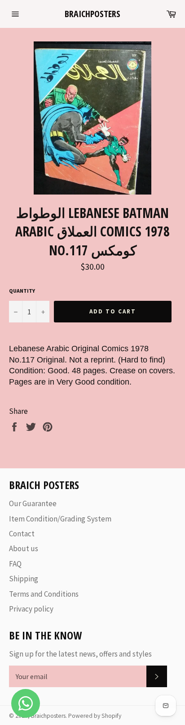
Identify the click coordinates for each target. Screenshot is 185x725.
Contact (22, 534)
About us (23, 548)
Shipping (23, 579)
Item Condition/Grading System (60, 519)
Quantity (22, 290)
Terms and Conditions (44, 594)
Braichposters (92, 14)
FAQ (15, 564)
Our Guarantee (33, 503)
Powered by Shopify (94, 716)
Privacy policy (31, 609)
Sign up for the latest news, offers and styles (80, 654)
